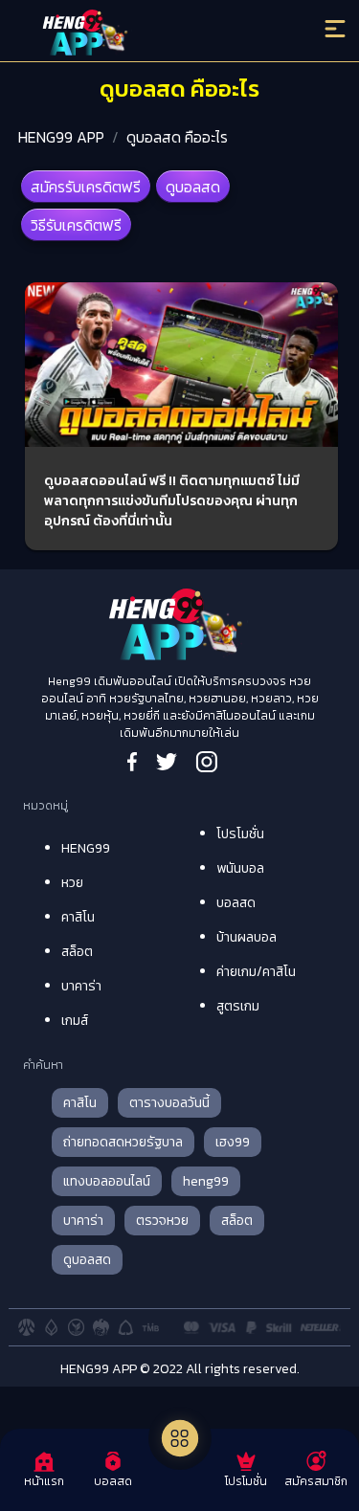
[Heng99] (138, 33)
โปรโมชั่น (240, 834)
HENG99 (85, 848)
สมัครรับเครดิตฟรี (86, 186)
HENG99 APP (61, 136)
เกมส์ (74, 1021)
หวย (72, 883)
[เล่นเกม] (180, 1438)
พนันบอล (240, 868)
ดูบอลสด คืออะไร (177, 136)
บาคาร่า (81, 986)
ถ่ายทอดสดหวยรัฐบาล (123, 1142)
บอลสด (236, 903)
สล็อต (77, 952)
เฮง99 (232, 1142)
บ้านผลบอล (246, 937)
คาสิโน (78, 917)
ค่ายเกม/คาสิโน (256, 972)
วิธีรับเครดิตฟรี (76, 224)
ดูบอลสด (193, 186)
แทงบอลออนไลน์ (106, 1181)
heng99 (206, 1181)
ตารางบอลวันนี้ (169, 1103)
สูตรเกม (237, 1006)
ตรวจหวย (162, 1221)
